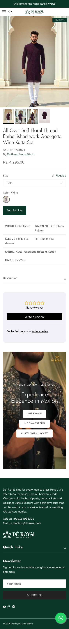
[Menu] (4, 12)
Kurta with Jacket (34, 433)
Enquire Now (15, 210)
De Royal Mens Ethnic (20, 154)
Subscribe (34, 595)
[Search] (12, 12)
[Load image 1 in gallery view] (34, 61)
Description (10, 278)
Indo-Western (34, 423)
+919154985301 (23, 519)
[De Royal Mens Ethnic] (34, 12)
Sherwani (34, 413)
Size (5, 175)
